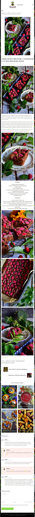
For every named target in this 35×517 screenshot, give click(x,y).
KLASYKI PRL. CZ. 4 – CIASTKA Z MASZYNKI (26, 431)
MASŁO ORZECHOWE (20, 361)
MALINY (13, 361)
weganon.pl (20, 4)
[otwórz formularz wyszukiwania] (32, 4)
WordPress (24, 515)
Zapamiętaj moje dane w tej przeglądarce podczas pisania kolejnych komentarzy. (15, 505)
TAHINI (12, 362)
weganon (3, 63)
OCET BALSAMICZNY (6, 362)
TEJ (22, 191)
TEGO (26, 192)
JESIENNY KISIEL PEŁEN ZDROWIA (26, 406)
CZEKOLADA (8, 361)
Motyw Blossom (13, 515)
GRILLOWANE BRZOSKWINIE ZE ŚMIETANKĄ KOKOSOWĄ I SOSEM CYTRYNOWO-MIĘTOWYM (9, 406)
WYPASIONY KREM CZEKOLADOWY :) (9, 431)
